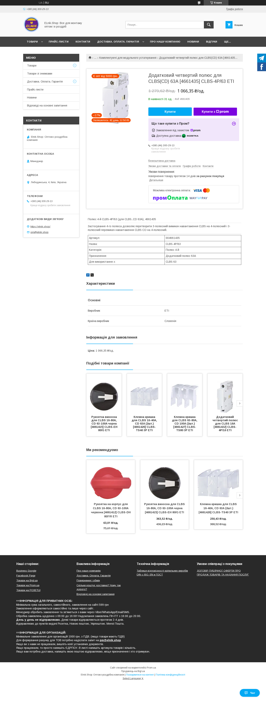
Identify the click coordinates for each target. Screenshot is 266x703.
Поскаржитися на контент (140, 674)
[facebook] (88, 275)
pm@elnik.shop (39, 232)
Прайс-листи (59, 41)
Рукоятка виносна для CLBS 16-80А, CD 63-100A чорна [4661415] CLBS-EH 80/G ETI (104, 423)
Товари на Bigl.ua (27, 580)
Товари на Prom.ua (27, 585)
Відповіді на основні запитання (47, 105)
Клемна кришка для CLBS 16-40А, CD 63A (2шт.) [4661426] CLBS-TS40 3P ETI (145, 423)
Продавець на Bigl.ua (133, 671)
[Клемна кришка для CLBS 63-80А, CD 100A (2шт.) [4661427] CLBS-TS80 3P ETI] (184, 393)
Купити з (208, 111)
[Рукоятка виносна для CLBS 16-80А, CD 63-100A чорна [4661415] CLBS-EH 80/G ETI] (104, 393)
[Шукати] (209, 24)
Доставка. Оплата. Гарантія (118, 41)
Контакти (83, 41)
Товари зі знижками (39, 73)
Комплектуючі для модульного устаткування (127, 57)
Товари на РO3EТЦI (28, 590)
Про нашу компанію (165, 41)
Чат (252, 692)
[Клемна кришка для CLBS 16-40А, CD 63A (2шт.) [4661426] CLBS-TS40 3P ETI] (144, 393)
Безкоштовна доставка (161, 160)
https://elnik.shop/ (40, 226)
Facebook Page (25, 575)
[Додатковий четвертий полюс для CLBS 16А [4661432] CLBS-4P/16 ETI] (225, 393)
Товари (32, 41)
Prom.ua (151, 667)
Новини (193, 41)
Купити (170, 111)
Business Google (26, 570)
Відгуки (211, 41)
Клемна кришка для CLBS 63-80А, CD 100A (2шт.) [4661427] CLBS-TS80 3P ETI (185, 423)
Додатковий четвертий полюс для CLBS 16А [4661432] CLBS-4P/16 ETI (225, 423)
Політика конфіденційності (170, 674)
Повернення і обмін (88, 580)
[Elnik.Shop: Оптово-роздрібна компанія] (31, 31)
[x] (92, 275)
